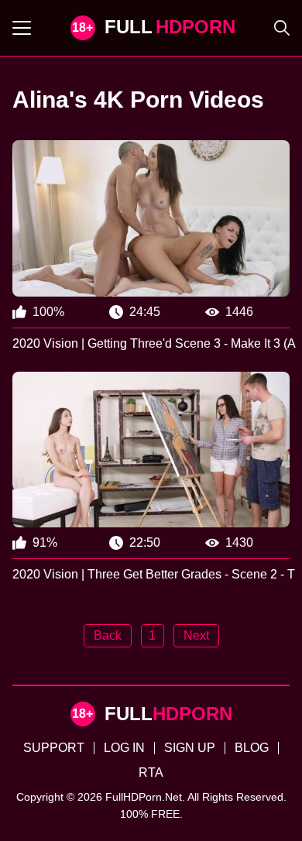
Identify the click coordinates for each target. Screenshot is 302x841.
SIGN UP (189, 747)
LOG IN (124, 747)
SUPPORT (53, 747)
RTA (151, 772)
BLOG (252, 747)
